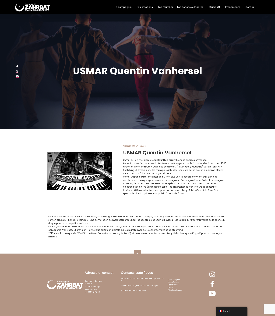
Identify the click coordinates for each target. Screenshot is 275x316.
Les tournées (165, 7)
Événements (232, 7)
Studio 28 (214, 7)
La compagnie (123, 7)
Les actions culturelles (190, 7)
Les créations (145, 7)
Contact (250, 7)
